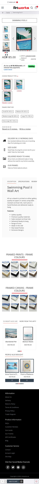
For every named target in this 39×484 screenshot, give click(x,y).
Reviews (35, 181)
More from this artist (28, 321)
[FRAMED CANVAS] (7, 96)
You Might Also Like (9, 321)
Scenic (8, 12)
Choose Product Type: (9, 76)
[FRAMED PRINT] (7, 84)
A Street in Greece (11, 342)
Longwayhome (30, 56)
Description (11, 181)
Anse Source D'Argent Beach (8, 374)
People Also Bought (14, 355)
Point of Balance (23, 374)
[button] (13, 39)
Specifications (23, 181)
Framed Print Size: (8, 107)
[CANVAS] (19, 84)
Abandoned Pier (28, 342)
